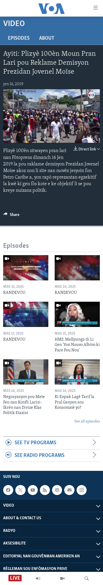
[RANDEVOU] (25, 267)
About (46, 38)
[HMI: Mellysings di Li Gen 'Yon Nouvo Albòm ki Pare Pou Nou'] (77, 314)
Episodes (19, 38)
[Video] (62, 578)
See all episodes (87, 421)
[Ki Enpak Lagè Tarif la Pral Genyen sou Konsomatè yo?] (77, 372)
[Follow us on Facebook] (8, 490)
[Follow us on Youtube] (33, 490)
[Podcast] (57, 490)
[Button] (11, 216)
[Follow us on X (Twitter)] (20, 490)
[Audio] (38, 578)
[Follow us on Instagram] (82, 490)
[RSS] (45, 490)
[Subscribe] (69, 490)
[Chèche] (87, 578)
